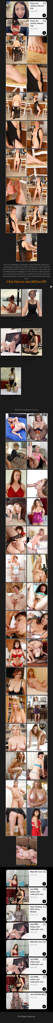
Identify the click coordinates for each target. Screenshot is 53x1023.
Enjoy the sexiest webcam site (37, 5)
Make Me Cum (7, 318)
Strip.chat (33, 11)
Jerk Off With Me (37, 994)
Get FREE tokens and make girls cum (10, 358)
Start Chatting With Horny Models (9, 397)
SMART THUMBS (31, 865)
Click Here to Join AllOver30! (26, 281)
